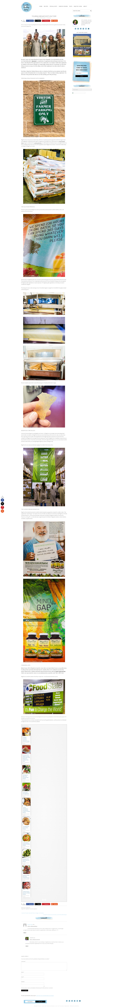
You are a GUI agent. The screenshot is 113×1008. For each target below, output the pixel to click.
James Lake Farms (37, 143)
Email (22, 977)
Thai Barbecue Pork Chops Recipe (26, 827)
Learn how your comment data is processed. (45, 995)
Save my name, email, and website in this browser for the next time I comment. (37, 987)
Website (22, 981)
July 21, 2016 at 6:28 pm (32, 926)
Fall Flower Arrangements (26, 793)
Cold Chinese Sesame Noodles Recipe (26, 844)
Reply (25, 932)
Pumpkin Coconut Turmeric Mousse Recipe (26, 739)
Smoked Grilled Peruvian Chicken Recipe (26, 876)
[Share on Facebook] (2, 500)
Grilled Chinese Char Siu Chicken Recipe (26, 893)
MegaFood (27, 908)
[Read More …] (75, 26)
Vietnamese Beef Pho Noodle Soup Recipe (25, 776)
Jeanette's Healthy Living (27, 7)
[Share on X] (2, 503)
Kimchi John (29, 924)
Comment (23, 961)
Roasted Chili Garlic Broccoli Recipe (26, 860)
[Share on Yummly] (2, 511)
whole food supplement (33, 908)
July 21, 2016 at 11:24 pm (35, 939)
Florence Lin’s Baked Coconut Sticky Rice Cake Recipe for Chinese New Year (26, 758)
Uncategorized (27, 907)
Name (22, 972)
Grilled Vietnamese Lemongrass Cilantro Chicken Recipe (26, 810)
